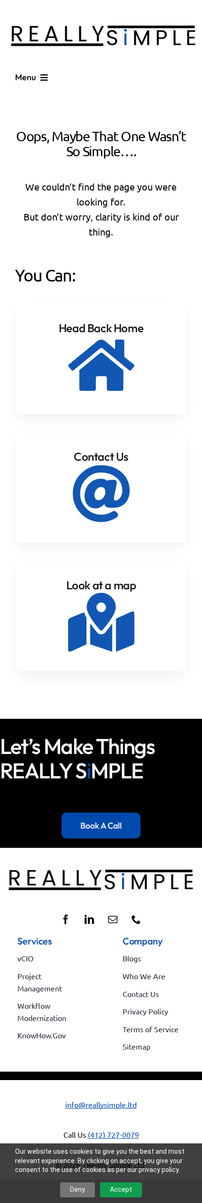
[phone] (136, 919)
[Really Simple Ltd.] (103, 14)
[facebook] (65, 919)
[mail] (112, 919)
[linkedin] (89, 919)
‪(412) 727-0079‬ (113, 1134)
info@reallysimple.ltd (101, 1104)
